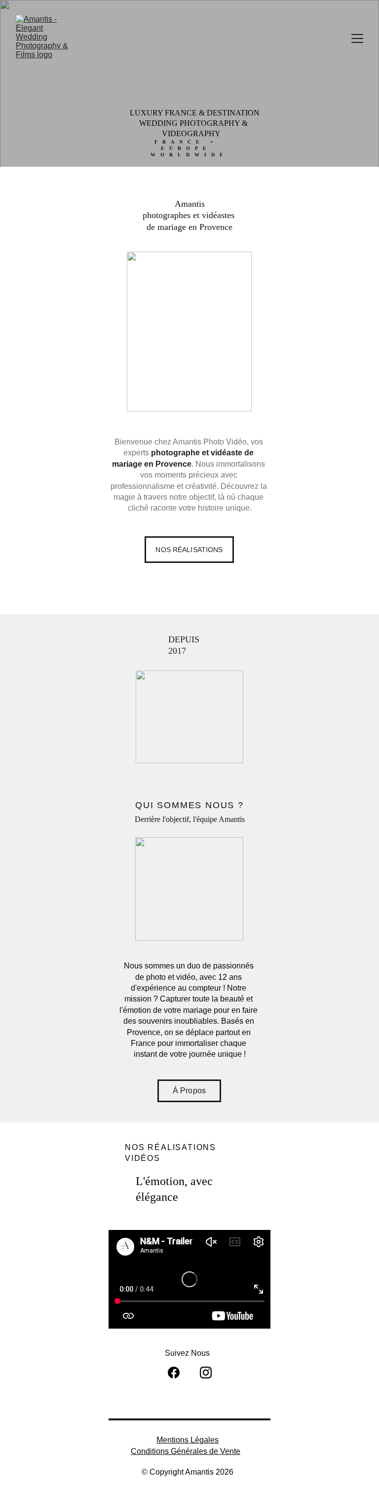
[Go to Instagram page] (206, 1372)
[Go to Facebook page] (174, 1372)
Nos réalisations (189, 550)
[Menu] (357, 38)
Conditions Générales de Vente (185, 1451)
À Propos (189, 1090)
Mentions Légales (187, 1440)
